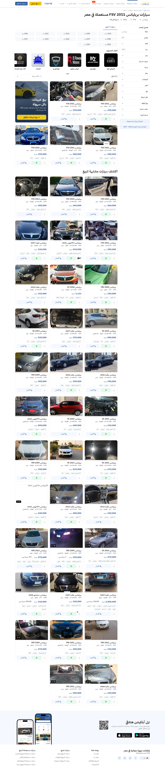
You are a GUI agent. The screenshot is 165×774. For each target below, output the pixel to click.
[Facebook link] (135, 758)
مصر (144, 758)
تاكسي (109, 609)
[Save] (87, 84)
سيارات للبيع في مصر (64, 754)
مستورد (19, 561)
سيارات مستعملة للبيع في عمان (25, 764)
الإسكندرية (76, 429)
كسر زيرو (89, 114)
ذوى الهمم (96, 341)
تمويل (59, 561)
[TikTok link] (130, 758)
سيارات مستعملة (132, 3)
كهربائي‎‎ (89, 606)
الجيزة (77, 158)
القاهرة (111, 158)
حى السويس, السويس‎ (108, 606)
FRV (101, 298)
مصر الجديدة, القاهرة (108, 114)
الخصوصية (95, 764)
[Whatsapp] (106, 119)
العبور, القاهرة (76, 209)
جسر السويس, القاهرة (74, 697)
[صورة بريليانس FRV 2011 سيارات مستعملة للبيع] (66, 630)
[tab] (110, 27)
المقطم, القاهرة (75, 385)
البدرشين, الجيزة (75, 473)
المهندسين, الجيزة (109, 253)
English (47, 4)
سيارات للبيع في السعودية (62, 761)
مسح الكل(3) (114, 19)
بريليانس (100, 114)
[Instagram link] (119, 758)
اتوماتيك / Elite (60, 298)
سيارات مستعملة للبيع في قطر (26, 761)
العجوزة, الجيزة (40, 253)
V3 (67, 298)
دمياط (112, 653)
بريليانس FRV (35, 561)
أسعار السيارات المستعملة (135, 121)
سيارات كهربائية (96, 3)
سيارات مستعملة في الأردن (27, 757)
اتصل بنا (96, 757)
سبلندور (28, 606)
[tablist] (66, 27)
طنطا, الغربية (76, 341)
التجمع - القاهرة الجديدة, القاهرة (106, 561)
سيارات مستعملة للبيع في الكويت (25, 754)
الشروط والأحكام (94, 761)
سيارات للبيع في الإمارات (62, 757)
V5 (102, 341)
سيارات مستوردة (109, 3)
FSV (95, 114)
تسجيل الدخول (21, 3)
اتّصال (92, 119)
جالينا (28, 253)
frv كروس (59, 253)
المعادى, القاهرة (109, 209)
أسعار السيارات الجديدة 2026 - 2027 (134, 127)
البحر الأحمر (41, 606)
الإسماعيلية (41, 653)
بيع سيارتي (34, 3)
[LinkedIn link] (125, 758)
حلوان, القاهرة (75, 114)
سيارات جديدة (120, 3)
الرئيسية (96, 754)
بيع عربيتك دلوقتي (30, 117)
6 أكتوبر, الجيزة (40, 209)
